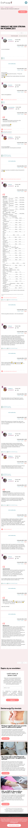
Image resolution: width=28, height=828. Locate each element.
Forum (2, 7)
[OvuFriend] (6, 3)
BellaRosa (10, 137)
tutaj (3, 696)
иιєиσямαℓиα (11, 107)
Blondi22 (10, 39)
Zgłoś (25, 46)
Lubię (22, 46)
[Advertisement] (14, 19)
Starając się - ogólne (9, 7)
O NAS (9, 816)
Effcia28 (10, 184)
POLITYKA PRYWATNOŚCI (16, 816)
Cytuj (18, 46)
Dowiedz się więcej (14, 822)
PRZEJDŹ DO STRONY (14, 825)
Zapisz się (12, 700)
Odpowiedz (22, 11)
